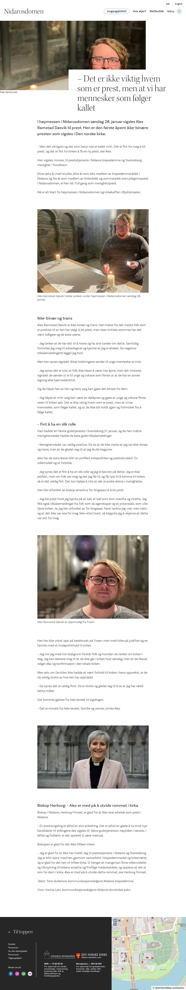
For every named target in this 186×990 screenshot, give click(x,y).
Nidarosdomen (24, 11)
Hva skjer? (139, 11)
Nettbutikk (157, 11)
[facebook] (10, 973)
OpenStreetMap (163, 988)
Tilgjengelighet (15, 958)
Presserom (13, 947)
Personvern (13, 954)
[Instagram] (17, 973)
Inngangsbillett (116, 11)
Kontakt (11, 944)
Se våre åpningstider (17, 951)
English (179, 4)
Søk (168, 3)
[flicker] (29, 973)
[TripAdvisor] (23, 973)
